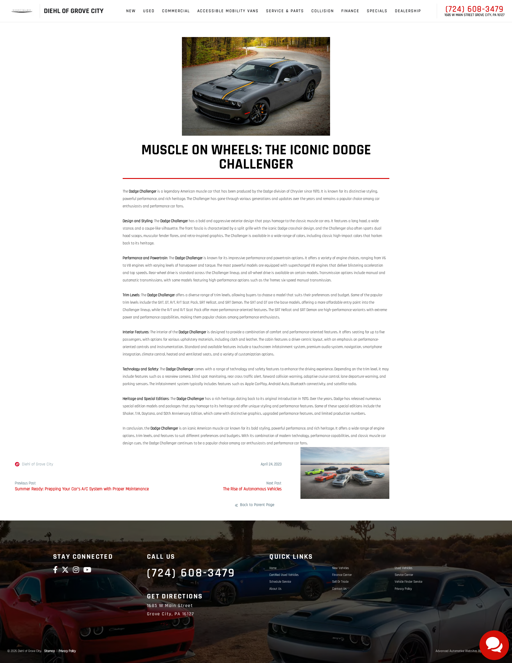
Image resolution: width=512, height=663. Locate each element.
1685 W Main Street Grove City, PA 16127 (474, 15)
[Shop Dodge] (21, 11)
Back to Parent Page (257, 505)
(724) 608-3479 (475, 9)
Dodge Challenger (142, 191)
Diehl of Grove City (37, 464)
